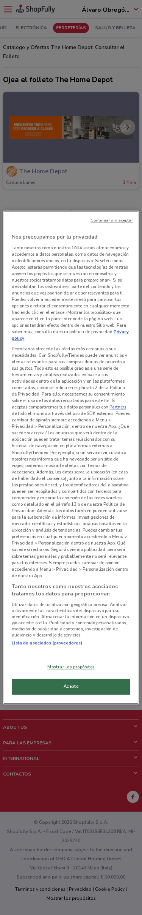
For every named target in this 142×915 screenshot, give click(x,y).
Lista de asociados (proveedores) (47, 643)
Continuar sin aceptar (112, 220)
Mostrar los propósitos (71, 667)
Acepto (71, 687)
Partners (117, 407)
